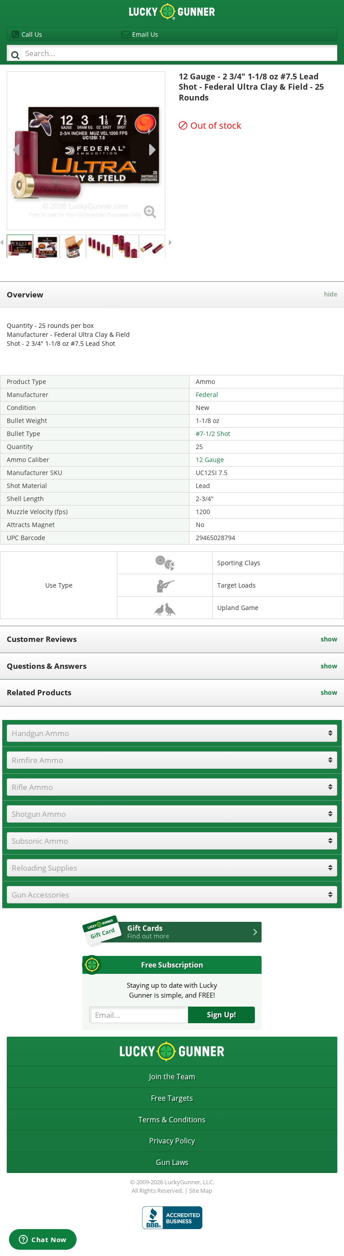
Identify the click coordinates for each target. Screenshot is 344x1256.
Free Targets (172, 1098)
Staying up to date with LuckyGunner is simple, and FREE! (172, 990)
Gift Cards (148, 931)
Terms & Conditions (172, 1120)
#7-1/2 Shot (213, 433)
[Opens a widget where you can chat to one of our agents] (43, 1240)
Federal (207, 394)
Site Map (200, 1190)
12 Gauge (210, 459)
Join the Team (172, 1077)
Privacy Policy (172, 1141)
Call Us (32, 34)
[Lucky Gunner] (172, 1217)
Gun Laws (172, 1162)
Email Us (145, 34)
